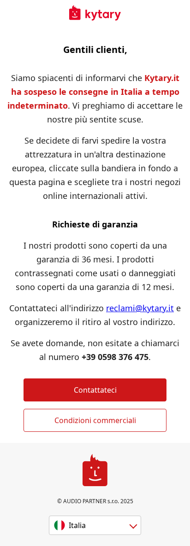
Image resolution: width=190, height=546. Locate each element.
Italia (77, 525)
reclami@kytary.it (140, 308)
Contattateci (95, 390)
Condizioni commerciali (95, 420)
